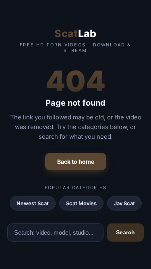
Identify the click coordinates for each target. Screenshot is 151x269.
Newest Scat (33, 203)
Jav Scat (124, 203)
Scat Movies (81, 203)
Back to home (75, 161)
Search (125, 232)
